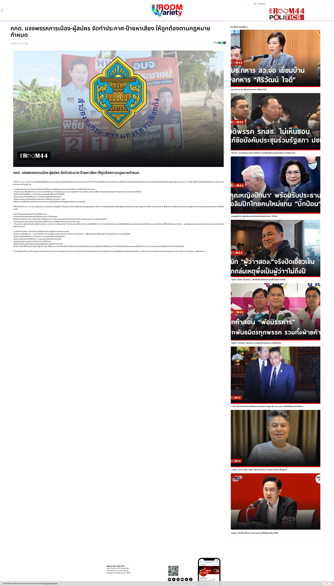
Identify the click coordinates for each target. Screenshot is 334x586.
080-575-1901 (145, 566)
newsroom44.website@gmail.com (152, 570)
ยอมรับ (327, 584)
